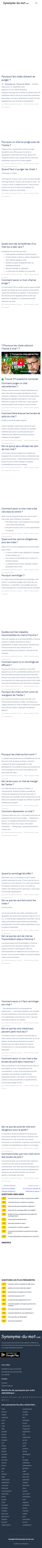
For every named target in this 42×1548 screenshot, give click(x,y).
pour (3, 1423)
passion (4, 1522)
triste (3, 1502)
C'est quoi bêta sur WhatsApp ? (17, 1317)
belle (3, 1477)
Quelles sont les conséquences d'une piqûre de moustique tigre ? (22, 1215)
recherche (5, 1494)
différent (26, 1468)
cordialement (27, 1409)
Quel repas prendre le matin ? (17, 1223)
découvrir (26, 1477)
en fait (25, 1440)
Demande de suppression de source (13, 104)
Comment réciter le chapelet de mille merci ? (21, 1284)
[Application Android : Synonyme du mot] (11, 1355)
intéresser (26, 1463)
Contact (4, 1383)
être (24, 1417)
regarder (25, 1502)
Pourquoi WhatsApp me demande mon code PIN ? (23, 1236)
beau (24, 1488)
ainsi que (5, 1514)
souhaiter (26, 1474)
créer (3, 1426)
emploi (25, 1491)
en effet (25, 1415)
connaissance (7, 1491)
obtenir (4, 1449)
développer (26, 1454)
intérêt (25, 1514)
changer (25, 1460)
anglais (25, 1412)
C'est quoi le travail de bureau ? (17, 1219)
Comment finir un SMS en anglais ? (19, 1227)
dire (24, 1434)
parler (4, 1497)
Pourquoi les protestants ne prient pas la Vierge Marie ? (23, 1232)
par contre (26, 1494)
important (26, 1429)
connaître (5, 1485)
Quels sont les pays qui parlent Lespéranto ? (21, 1206)
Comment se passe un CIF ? (16, 1296)
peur (24, 1517)
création (4, 1511)
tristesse (5, 1508)
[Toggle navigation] (36, 3)
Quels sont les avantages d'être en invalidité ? (22, 1210)
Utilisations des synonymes (11, 1369)
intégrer (25, 1483)
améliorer (26, 1505)
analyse (25, 1449)
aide (3, 1468)
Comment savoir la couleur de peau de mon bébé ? (23, 1198)
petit (24, 1446)
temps (4, 1446)
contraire (5, 1417)
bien (3, 1429)
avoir (3, 1420)
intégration (5, 1483)
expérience (26, 1432)
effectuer (5, 1488)
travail (25, 1423)
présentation (27, 1466)
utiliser (4, 1451)
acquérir (25, 1511)
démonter (26, 1485)
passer (25, 1508)
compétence (27, 1525)
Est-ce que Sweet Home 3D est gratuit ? (20, 1309)
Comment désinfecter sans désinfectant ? (21, 1313)
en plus (4, 1412)
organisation (6, 1525)
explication (26, 1497)
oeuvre (4, 1463)
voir (3, 1443)
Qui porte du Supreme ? (15, 1321)
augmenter (26, 1437)
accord (25, 1522)
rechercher (26, 1519)
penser (4, 1500)
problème (26, 1420)
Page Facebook (7, 1386)
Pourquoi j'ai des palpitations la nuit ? (19, 1300)
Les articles (6, 1375)
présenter (26, 1480)
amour (4, 1434)
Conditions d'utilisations (21, 1544)
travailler (5, 1505)
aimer (25, 1443)
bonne (4, 1466)
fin (23, 1457)
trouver (4, 1437)
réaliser (4, 1474)
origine (4, 1457)
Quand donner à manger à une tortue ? (20, 1292)
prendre (4, 1432)
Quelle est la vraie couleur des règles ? (19, 1288)
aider (24, 1471)
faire (3, 1409)
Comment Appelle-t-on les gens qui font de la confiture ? (22, 1305)
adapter (4, 1519)
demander (26, 1426)
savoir (25, 1451)
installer (4, 1440)
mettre (4, 1415)
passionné (5, 1517)
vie (3, 1471)
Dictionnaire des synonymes (12, 1372)
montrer (4, 1454)
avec (24, 1500)
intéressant (5, 1480)
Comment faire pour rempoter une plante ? (21, 1202)
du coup (4, 1460)
